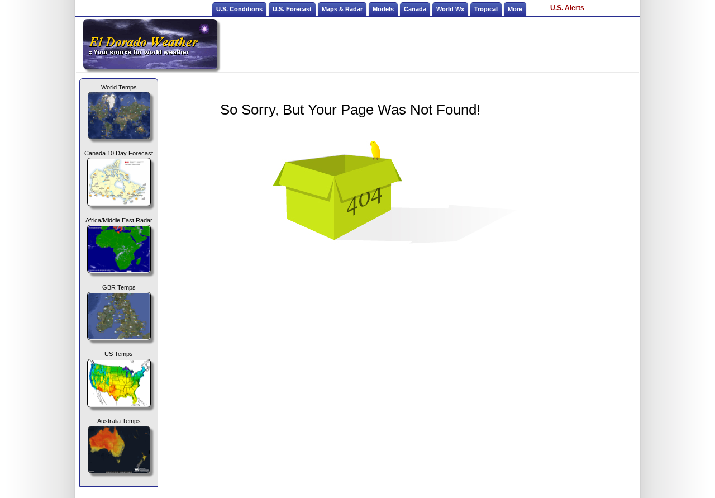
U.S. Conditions (239, 9)
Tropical (486, 9)
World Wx (450, 9)
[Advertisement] (429, 44)
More (515, 9)
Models (383, 9)
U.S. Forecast (292, 9)
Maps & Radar (342, 9)
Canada (415, 9)
